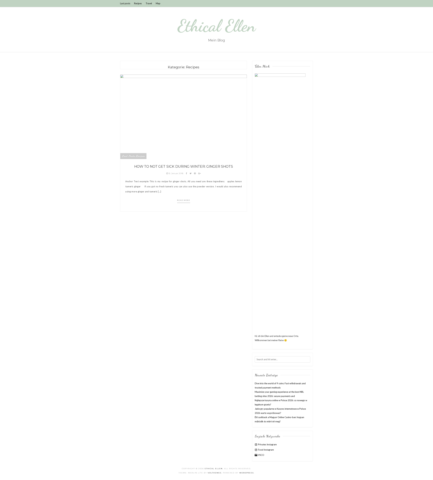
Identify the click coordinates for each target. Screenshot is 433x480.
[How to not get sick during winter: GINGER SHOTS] (183, 116)
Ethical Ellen (216, 26)
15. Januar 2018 (176, 173)
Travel (149, 3)
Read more (183, 200)
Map (158, 3)
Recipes (138, 3)
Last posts (125, 3)
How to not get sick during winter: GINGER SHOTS (183, 166)
